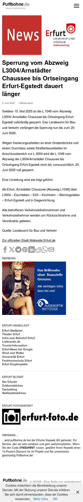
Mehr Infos (40, 499)
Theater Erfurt (11, 334)
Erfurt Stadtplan (12, 330)
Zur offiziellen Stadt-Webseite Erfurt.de (28, 240)
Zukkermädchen (12, 385)
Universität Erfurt (13, 357)
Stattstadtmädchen (14, 393)
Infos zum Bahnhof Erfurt (18, 338)
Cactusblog (9, 389)
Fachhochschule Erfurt (17, 360)
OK (55, 499)
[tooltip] (5, 250)
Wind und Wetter (13, 353)
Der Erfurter (9, 382)
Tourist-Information (14, 345)
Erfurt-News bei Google (17, 349)
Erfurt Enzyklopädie (15, 364)
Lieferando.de (11, 341)
